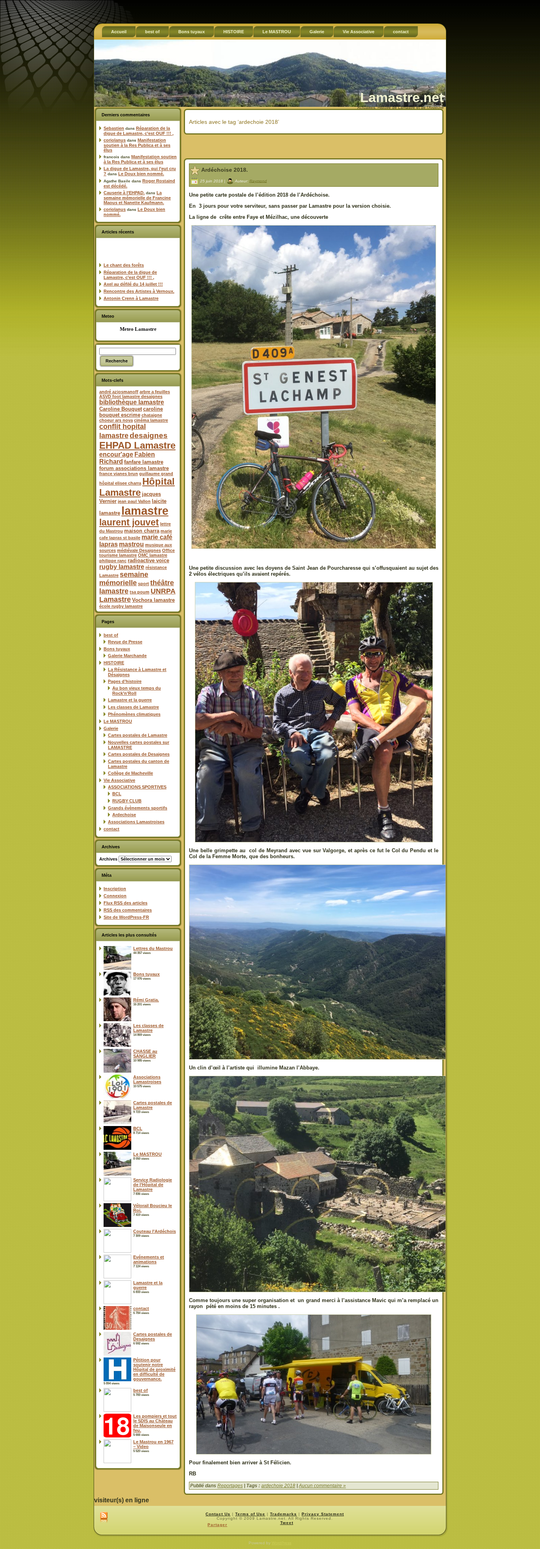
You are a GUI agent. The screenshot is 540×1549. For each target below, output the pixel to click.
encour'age (116, 454)
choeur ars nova (116, 420)
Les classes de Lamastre (133, 707)
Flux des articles (125, 903)
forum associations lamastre (134, 468)
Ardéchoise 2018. (224, 170)
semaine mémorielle (123, 579)
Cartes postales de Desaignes (139, 754)
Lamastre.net (402, 97)
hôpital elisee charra (120, 483)
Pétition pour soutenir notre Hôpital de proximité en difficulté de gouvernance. (154, 1369)
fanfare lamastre (143, 462)
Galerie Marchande (127, 655)
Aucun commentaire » (322, 1485)
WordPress (281, 1543)
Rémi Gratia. (146, 999)
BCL (116, 793)
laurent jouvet (129, 522)
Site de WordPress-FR (126, 917)
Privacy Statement (323, 1514)
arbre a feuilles (155, 391)
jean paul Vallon (134, 501)
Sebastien (114, 128)
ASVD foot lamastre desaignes (130, 396)
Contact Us (218, 1514)
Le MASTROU (118, 721)
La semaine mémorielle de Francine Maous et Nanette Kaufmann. (137, 197)
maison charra (141, 531)
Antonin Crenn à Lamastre (131, 298)
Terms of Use (250, 1514)
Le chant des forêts (124, 265)
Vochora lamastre (153, 600)
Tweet (286, 1523)
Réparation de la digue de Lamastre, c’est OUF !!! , (139, 131)
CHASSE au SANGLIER (145, 1053)
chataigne (152, 415)
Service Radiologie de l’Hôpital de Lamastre (152, 1184)
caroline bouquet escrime (131, 412)
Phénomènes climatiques (134, 714)
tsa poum (139, 592)
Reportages (230, 1485)
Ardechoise (124, 814)
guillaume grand (156, 473)
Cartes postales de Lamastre (137, 735)
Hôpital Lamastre (137, 487)
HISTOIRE (114, 662)
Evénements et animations (148, 1259)
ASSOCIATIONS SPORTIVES (137, 787)
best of (111, 635)
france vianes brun (118, 473)
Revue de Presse (125, 641)
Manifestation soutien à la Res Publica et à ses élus (137, 145)
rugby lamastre (121, 566)
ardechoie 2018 (278, 1485)
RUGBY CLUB (127, 800)
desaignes (149, 435)
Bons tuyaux (117, 649)
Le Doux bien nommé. (141, 173)
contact (111, 829)
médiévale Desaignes (139, 550)
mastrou (131, 544)
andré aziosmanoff (118, 391)
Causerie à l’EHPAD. (124, 192)
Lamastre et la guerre (130, 700)
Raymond (258, 180)
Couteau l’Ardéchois (154, 1231)
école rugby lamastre (121, 606)
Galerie (111, 728)
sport (143, 583)
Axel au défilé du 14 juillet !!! (133, 284)
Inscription (115, 888)
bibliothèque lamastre (131, 402)
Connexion (115, 895)
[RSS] (104, 1518)
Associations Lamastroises (136, 821)
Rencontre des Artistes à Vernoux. (139, 291)
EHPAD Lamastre (137, 445)
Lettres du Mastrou (153, 948)
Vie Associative (119, 780)
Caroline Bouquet (120, 409)
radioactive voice (148, 560)
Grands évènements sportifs (137, 808)
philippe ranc (113, 560)
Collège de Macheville (130, 773)
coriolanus (115, 140)
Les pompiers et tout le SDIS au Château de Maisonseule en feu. (155, 1423)
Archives (108, 859)
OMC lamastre (152, 555)
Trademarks (283, 1514)
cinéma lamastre (151, 420)
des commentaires (128, 910)
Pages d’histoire (125, 681)
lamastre (144, 510)
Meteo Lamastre (138, 329)
